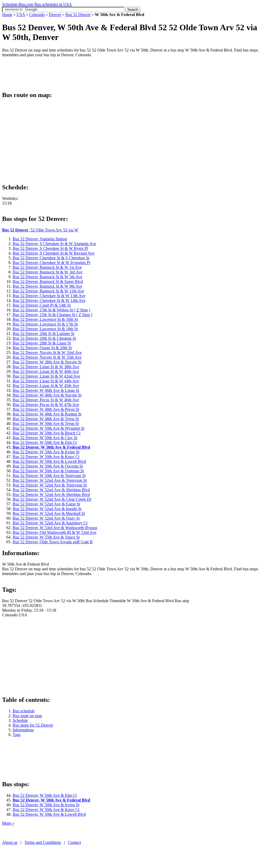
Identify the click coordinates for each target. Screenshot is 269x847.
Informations (23, 730)
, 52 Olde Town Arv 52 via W (40, 230)
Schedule (20, 720)
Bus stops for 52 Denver (33, 725)
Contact (74, 842)
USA (21, 14)
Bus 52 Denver (78, 14)
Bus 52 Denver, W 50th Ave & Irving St (46, 805)
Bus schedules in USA (53, 4)
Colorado (37, 14)
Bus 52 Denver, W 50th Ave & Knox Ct (46, 809)
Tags (16, 734)
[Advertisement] (97, 73)
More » (8, 823)
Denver (55, 14)
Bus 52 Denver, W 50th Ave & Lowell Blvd (49, 814)
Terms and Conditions (42, 842)
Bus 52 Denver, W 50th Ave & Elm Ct (45, 795)
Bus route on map (27, 715)
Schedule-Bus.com (17, 4)
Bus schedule (24, 711)
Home (7, 14)
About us (9, 842)
